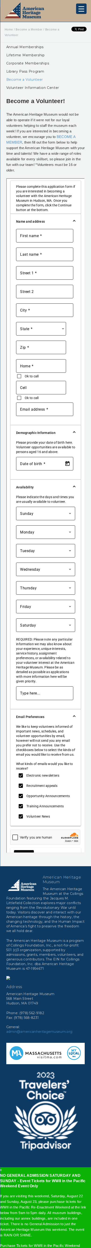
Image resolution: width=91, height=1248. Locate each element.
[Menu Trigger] (81, 8)
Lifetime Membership (25, 55)
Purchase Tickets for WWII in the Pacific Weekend (40, 1246)
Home (9, 29)
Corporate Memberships (27, 63)
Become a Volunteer (24, 79)
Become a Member (29, 29)
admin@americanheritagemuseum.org (39, 1032)
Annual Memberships (25, 47)
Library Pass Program (25, 71)
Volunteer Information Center (32, 88)
